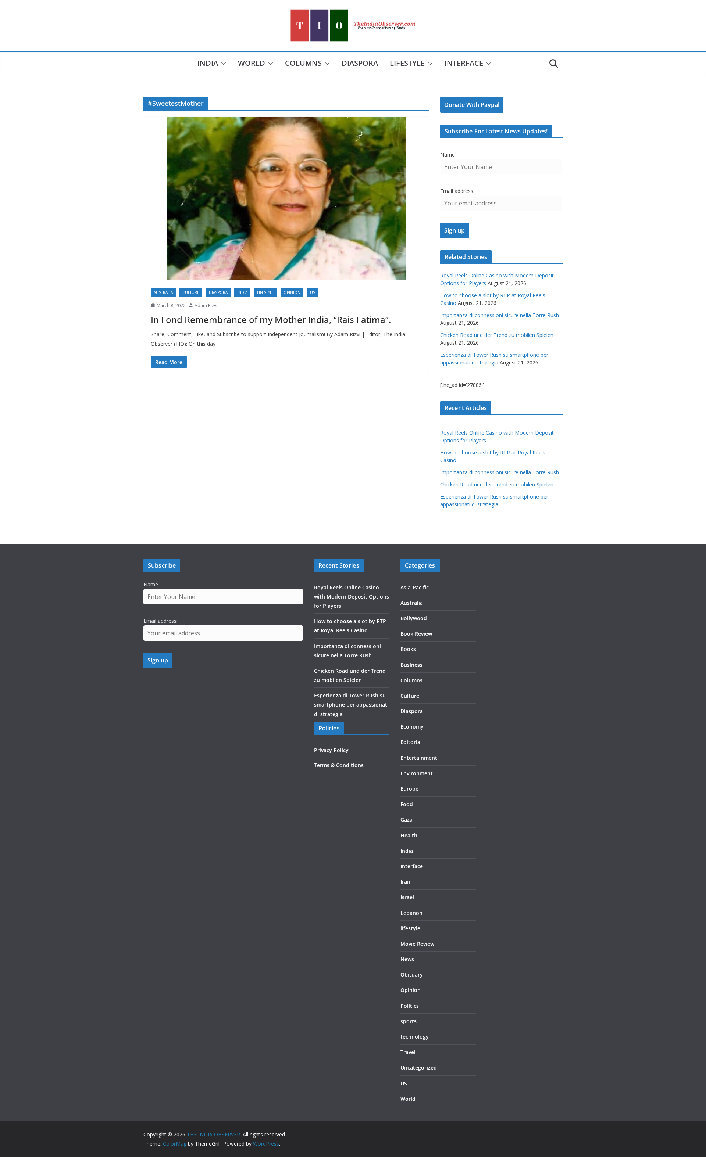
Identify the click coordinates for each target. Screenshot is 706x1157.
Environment (416, 773)
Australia (163, 292)
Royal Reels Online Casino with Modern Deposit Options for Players (351, 596)
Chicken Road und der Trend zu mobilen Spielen (496, 334)
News (407, 959)
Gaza (406, 819)
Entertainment (418, 757)
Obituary (411, 974)
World (251, 63)
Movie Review (417, 943)
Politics (409, 1005)
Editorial (411, 742)
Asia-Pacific (414, 587)
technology (414, 1036)
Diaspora (360, 63)
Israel (407, 897)
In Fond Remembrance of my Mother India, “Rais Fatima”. (271, 319)
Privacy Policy (331, 750)
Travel (408, 1052)
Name (447, 154)
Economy (412, 726)
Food (406, 804)
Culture (190, 292)
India (207, 63)
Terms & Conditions (339, 765)
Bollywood (413, 618)
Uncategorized (418, 1067)
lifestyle (407, 63)
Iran (405, 881)
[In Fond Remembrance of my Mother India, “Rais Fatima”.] (286, 198)
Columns (303, 63)
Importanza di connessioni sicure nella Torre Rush (499, 315)
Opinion (292, 292)
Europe (409, 788)
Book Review (416, 633)
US (312, 292)
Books (408, 649)
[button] (222, 63)
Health (408, 835)
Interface (464, 63)
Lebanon (411, 912)
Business (411, 664)
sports (408, 1021)
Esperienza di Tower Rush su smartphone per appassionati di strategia (351, 704)
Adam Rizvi (206, 305)
